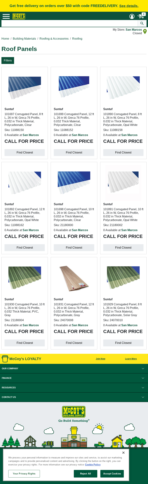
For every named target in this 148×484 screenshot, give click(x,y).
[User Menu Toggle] (131, 16)
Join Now (100, 359)
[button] (74, 368)
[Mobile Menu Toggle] (6, 16)
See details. (128, 6)
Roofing (77, 38)
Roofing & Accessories (54, 38)
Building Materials (24, 38)
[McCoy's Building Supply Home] (18, 16)
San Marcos (134, 29)
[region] (66, 465)
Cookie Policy (93, 464)
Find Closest (25, 152)
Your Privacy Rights (24, 473)
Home (5, 38)
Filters (8, 60)
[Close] (123, 453)
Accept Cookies (112, 473)
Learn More (131, 359)
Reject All (85, 473)
